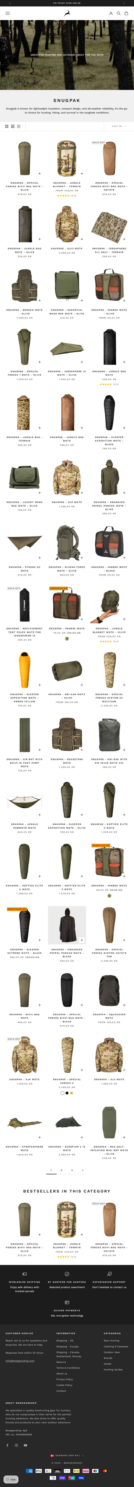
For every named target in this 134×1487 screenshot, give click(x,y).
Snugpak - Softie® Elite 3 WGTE (109, 826)
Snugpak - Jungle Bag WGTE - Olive (25, 250)
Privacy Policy (64, 1379)
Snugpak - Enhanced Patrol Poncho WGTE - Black (67, 953)
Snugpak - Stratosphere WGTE (25, 1149)
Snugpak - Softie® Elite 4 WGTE (24, 887)
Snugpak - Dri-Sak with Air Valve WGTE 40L (109, 761)
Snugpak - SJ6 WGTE (67, 502)
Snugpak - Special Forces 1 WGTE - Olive (25, 373)
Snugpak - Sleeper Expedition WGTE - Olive (67, 826)
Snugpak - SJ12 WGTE (67, 248)
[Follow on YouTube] (25, 1445)
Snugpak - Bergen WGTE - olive (24, 312)
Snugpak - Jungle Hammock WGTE (24, 826)
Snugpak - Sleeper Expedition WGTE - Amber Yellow (24, 698)
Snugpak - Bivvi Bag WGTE (24, 1016)
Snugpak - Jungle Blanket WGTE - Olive (109, 630)
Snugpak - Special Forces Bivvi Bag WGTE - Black (67, 1018)
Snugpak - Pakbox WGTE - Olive (109, 312)
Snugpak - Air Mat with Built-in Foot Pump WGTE (25, 763)
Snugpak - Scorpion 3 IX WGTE (67, 1149)
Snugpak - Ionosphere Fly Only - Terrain (109, 250)
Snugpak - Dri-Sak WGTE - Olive (67, 696)
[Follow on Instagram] (16, 1445)
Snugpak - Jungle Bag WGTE (109, 373)
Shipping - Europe (67, 1346)
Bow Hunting (111, 1340)
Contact (61, 1390)
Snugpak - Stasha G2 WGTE (24, 569)
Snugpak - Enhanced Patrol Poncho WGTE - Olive (109, 506)
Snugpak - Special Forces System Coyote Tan (109, 953)
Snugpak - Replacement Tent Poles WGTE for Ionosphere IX (24, 632)
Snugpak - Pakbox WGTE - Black (109, 569)
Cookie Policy (64, 1385)
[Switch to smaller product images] (12, 126)
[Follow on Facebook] (7, 1445)
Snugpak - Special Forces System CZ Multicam (109, 698)
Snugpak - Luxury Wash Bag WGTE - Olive (25, 504)
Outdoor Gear (112, 1352)
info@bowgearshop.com (20, 1360)
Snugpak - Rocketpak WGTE (67, 761)
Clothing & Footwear (116, 1346)
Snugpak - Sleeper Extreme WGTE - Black (25, 951)
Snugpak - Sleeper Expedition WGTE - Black (109, 441)
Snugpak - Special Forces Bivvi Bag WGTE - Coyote (109, 186)
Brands (108, 1358)
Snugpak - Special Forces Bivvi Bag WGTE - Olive (24, 186)
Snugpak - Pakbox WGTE (67, 628)
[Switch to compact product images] (18, 126)
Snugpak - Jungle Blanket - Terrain (67, 185)
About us (61, 1373)
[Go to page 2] (82, 1170)
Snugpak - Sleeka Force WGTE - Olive (67, 569)
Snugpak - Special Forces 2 (67, 1081)
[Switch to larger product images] (6, 126)
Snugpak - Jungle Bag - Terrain (25, 439)
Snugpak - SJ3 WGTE (109, 1079)
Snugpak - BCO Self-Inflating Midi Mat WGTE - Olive (109, 1150)
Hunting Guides (113, 1369)
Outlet (107, 1363)
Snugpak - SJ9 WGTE (24, 1079)
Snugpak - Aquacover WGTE (109, 1016)
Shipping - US (64, 1340)
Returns (61, 1362)
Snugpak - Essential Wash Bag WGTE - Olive (66, 312)
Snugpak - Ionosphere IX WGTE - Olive (67, 373)
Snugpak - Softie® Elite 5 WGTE (67, 887)
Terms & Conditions (68, 1367)
